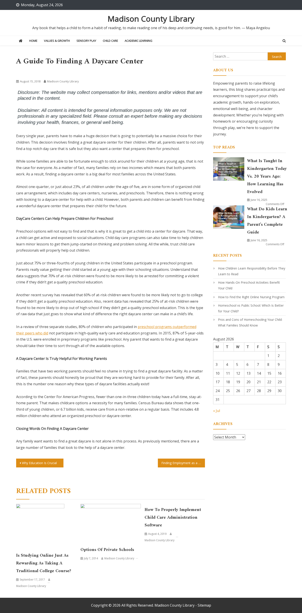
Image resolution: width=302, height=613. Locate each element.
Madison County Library (151, 18)
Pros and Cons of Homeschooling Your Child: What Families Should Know (250, 322)
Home (33, 41)
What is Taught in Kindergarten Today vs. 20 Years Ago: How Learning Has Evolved (267, 176)
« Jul (216, 410)
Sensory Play (86, 41)
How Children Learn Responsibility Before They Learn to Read (251, 271)
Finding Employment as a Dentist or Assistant (183, 463)
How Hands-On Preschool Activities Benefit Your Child (249, 285)
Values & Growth (57, 41)
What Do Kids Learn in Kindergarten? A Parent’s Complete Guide (267, 220)
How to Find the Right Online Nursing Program (251, 297)
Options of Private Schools (107, 550)
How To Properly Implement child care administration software (173, 517)
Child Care (110, 41)
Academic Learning (138, 41)
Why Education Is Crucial (39, 463)
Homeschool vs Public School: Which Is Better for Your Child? (251, 308)
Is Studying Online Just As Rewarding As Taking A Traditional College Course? (43, 563)
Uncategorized (27, 72)
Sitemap (204, 605)
